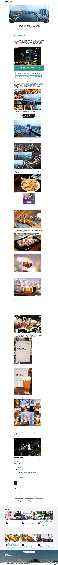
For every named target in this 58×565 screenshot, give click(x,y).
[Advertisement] (29, 307)
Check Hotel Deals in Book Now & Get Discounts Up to (30, 68)
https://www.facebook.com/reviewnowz (20, 35)
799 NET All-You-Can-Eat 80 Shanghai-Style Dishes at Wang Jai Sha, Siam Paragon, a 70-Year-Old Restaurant (13, 545)
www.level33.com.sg (20, 469)
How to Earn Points (50, 561)
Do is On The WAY (10, 522)
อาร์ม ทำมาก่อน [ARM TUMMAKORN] (45, 520)
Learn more (32, 563)
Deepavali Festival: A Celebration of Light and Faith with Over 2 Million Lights (29, 523)
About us (51, 560)
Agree (50, 563)
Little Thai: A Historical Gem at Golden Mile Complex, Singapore (13, 524)
